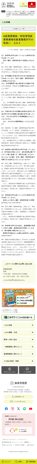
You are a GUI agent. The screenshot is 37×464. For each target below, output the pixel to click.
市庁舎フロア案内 (19, 445)
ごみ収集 (29, 13)
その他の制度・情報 (11, 361)
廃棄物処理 (23, 13)
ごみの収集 (8, 325)
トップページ (9, 11)
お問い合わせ (30, 445)
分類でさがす (17, 11)
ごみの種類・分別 (10, 332)
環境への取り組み (10, 339)
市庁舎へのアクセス (7, 445)
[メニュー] (6, 461)
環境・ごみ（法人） (14, 13)
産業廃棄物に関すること (13, 354)
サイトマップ (21, 439)
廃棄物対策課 (7, 269)
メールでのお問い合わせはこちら (14, 280)
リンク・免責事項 (24, 442)
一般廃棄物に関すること (13, 347)
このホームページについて (9, 439)
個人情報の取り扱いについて (9, 442)
